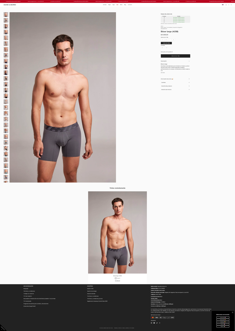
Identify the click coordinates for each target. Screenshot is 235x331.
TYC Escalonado (27, 301)
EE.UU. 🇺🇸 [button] (223, 324)
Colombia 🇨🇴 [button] (223, 322)
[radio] (162, 40)
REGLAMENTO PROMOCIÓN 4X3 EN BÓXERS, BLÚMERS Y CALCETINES (39, 298)
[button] (232, 312)
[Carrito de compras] (231, 5)
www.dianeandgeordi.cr (156, 300)
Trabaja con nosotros (29, 293)
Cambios (163, 82)
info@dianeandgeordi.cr (156, 296)
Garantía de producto (166, 86)
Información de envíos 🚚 (167, 79)
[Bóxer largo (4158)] (117, 232)
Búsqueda (26, 288)
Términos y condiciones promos (95, 298)
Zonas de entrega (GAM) (29, 306)
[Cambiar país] (223, 5)
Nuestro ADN (90, 288)
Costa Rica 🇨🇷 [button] (223, 317)
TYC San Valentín (28, 296)
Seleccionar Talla (164, 37)
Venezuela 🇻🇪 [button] (223, 319)
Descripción (164, 61)
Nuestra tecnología (92, 291)
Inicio (162, 26)
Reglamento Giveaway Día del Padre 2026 (97, 301)
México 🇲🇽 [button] (223, 326)
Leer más (163, 72)
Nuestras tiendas (91, 293)
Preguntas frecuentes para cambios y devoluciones (36, 303)
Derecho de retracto (166, 89)
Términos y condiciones (29, 291)
